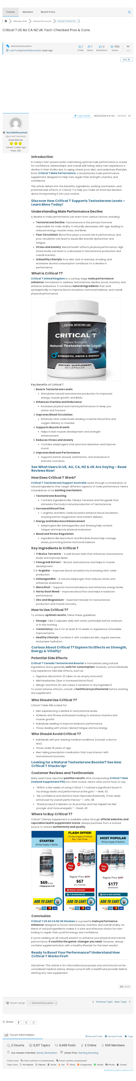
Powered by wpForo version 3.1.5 (118, 1070)
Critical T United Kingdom (48, 278)
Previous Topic (104, 1001)
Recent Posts (48, 12)
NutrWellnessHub (32, 50)
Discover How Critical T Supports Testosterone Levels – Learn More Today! (78, 202)
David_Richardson (47, 1052)
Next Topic (121, 1001)
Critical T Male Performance (57, 173)
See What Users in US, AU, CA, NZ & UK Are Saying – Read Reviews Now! (78, 469)
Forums (10, 12)
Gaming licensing (88, 1052)
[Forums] (5, 21)
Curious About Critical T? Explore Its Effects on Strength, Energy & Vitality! (79, 649)
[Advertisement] (68, 88)
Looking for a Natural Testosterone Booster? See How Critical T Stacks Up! (76, 764)
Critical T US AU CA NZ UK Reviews (53, 921)
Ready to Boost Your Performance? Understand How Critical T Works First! (75, 954)
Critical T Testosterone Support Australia (58, 483)
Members (28, 12)
